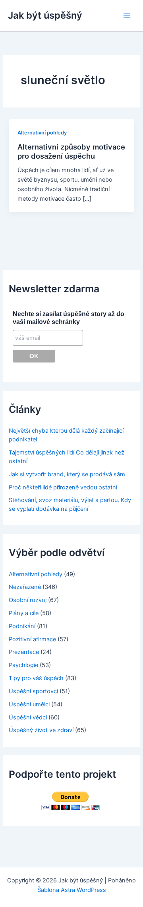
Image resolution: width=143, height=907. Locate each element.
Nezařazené (25, 587)
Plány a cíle (24, 613)
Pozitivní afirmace (32, 639)
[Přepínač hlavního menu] (126, 16)
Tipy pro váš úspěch (36, 678)
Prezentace (24, 652)
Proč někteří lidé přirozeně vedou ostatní (63, 487)
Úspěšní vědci (28, 717)
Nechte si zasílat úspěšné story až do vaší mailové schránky (68, 318)
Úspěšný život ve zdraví (41, 730)
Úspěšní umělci (29, 704)
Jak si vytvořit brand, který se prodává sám (67, 474)
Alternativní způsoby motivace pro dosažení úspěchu (71, 151)
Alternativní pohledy (42, 133)
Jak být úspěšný (45, 15)
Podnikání (22, 626)
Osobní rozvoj (27, 600)
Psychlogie (23, 665)
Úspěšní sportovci (33, 691)
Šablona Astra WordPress (71, 890)
